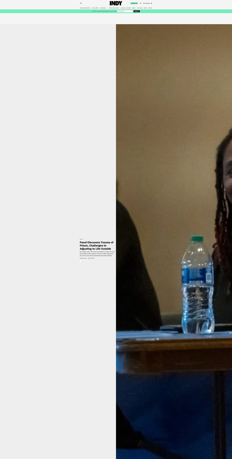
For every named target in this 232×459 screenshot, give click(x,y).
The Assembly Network (85, 7)
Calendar (150, 7)
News (81, 239)
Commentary (140, 7)
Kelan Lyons (84, 258)
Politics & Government (114, 7)
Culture (133, 7)
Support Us (134, 3)
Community (123, 7)
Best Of (145, 7)
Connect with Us (95, 7)
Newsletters (103, 7)
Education (129, 7)
